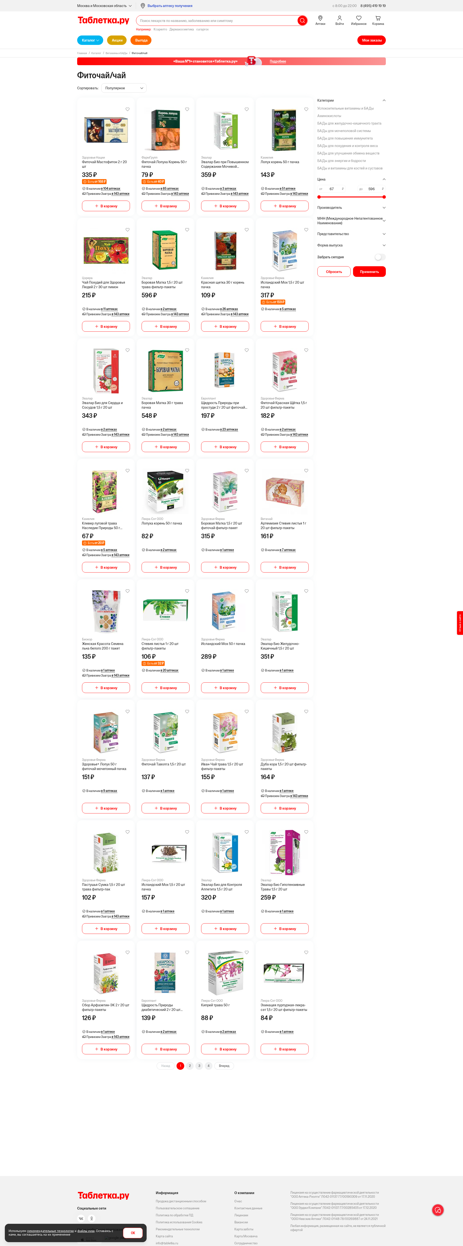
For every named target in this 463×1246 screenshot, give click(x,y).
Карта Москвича (246, 1236)
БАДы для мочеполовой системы (344, 130)
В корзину (109, 206)
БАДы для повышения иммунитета (345, 138)
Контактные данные (248, 1208)
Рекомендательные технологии (178, 1229)
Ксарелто (160, 29)
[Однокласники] (91, 1218)
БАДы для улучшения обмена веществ (348, 153)
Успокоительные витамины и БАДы (345, 108)
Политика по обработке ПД (174, 1215)
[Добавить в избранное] (127, 109)
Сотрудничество (246, 1243)
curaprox (202, 29)
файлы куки (86, 1231)
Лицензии (241, 1215)
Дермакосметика (182, 29)
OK (133, 1233)
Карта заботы (243, 1229)
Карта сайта (164, 1236)
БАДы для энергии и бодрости (341, 160)
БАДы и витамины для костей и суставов (350, 168)
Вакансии (241, 1222)
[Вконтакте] (81, 1218)
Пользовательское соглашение (177, 1208)
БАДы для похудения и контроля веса (347, 145)
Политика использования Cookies (179, 1222)
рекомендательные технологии (50, 1231)
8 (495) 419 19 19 (373, 5)
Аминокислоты (329, 115)
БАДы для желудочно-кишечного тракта (349, 123)
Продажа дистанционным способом (181, 1201)
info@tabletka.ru (167, 1243)
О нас (238, 1201)
